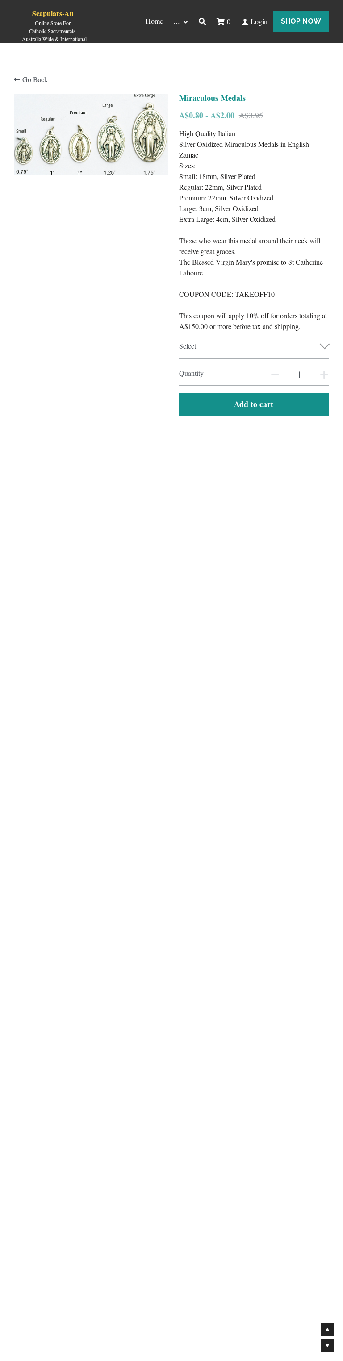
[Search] (202, 21)
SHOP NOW (301, 21)
